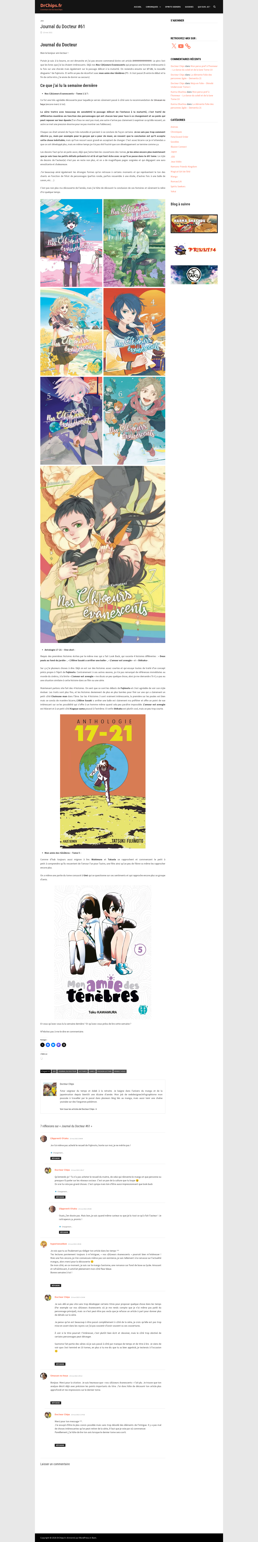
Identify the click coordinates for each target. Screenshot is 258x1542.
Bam (94, 1537)
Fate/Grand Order (179, 136)
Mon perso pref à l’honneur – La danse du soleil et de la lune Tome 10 (192, 95)
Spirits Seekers (173, 6)
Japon (174, 151)
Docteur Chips (62, 1169)
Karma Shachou (178, 91)
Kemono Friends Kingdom (184, 166)
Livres (92, 1071)
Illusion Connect (179, 146)
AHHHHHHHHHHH (142, 60)
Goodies (189, 6)
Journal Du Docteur (67, 1071)
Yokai (173, 191)
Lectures (83, 1071)
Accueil (137, 6)
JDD (42, 21)
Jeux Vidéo (176, 161)
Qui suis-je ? (204, 6)
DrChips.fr (51, 5)
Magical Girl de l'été (180, 171)
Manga (174, 176)
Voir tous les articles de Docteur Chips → (78, 1109)
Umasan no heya (59, 1375)
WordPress (84, 1537)
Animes (174, 126)
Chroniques (152, 6)
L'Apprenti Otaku (59, 1138)
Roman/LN (176, 181)
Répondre (56, 1158)
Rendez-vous (120, 1071)
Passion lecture (104, 1071)
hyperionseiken (58, 1243)
